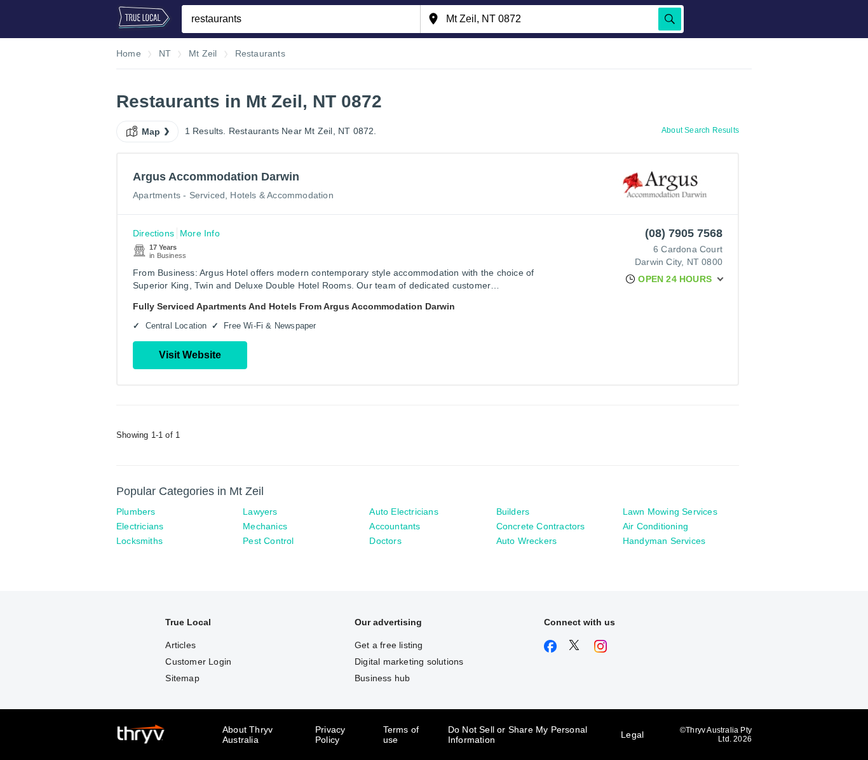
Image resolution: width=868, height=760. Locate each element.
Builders (513, 511)
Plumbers (136, 511)
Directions (153, 233)
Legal (632, 734)
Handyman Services (664, 541)
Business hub (382, 678)
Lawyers (260, 511)
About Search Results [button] (700, 130)
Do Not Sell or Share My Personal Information (517, 734)
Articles (180, 645)
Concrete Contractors (540, 526)
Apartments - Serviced (179, 195)
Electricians (139, 526)
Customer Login (198, 661)
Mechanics (265, 526)
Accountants (394, 526)
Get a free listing (389, 645)
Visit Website (190, 354)
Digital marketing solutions (409, 661)
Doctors (385, 541)
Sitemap (182, 678)
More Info (200, 233)
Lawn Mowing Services (670, 511)
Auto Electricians (403, 511)
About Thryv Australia (247, 734)
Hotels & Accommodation (281, 195)
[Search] (669, 19)
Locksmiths (139, 541)
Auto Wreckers (526, 541)
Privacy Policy (330, 734)
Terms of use (401, 734)
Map (151, 131)
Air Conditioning (655, 526)
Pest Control (268, 541)
